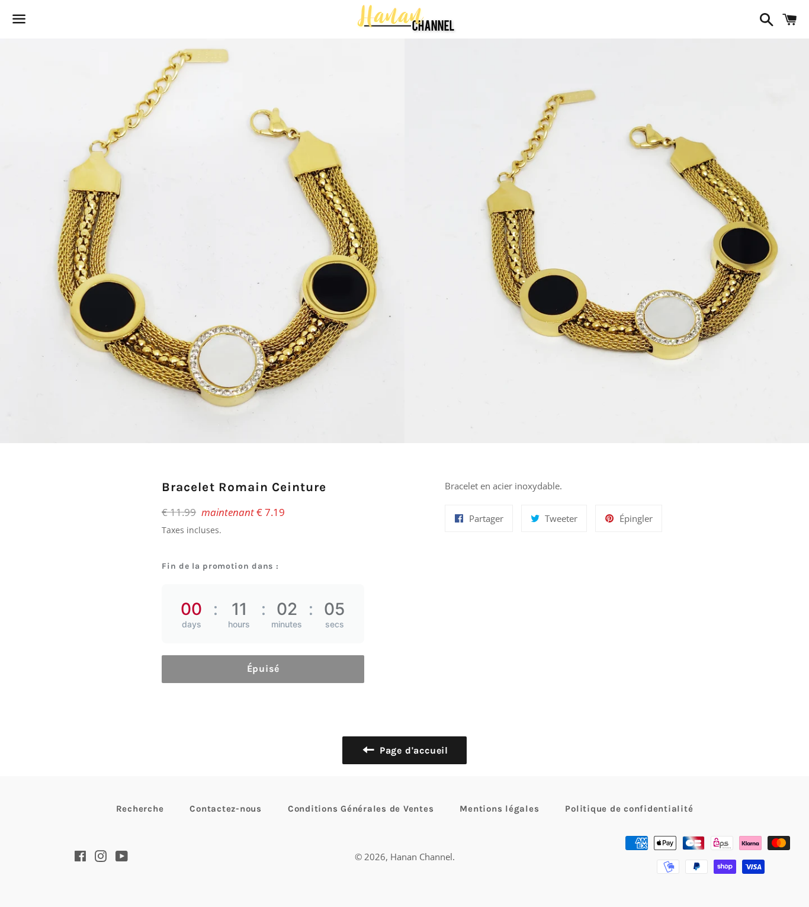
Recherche (140, 808)
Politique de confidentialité (629, 808)
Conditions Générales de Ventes (361, 808)
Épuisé (263, 668)
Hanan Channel (421, 857)
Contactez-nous (226, 808)
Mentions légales (499, 808)
